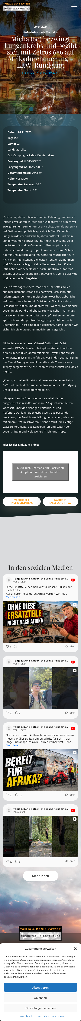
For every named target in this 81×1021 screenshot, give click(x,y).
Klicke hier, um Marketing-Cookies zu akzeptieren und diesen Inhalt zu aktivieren (40, 472)
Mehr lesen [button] (13, 597)
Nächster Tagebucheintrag (60, 501)
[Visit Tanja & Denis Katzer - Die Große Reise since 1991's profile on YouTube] (9, 580)
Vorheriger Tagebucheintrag (22, 501)
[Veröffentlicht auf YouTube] (73, 580)
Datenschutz (43, 1016)
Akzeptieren (40, 987)
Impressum (58, 1016)
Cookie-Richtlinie (26, 1016)
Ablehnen (40, 998)
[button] (75, 949)
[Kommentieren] (14, 647)
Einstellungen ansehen (40, 1008)
